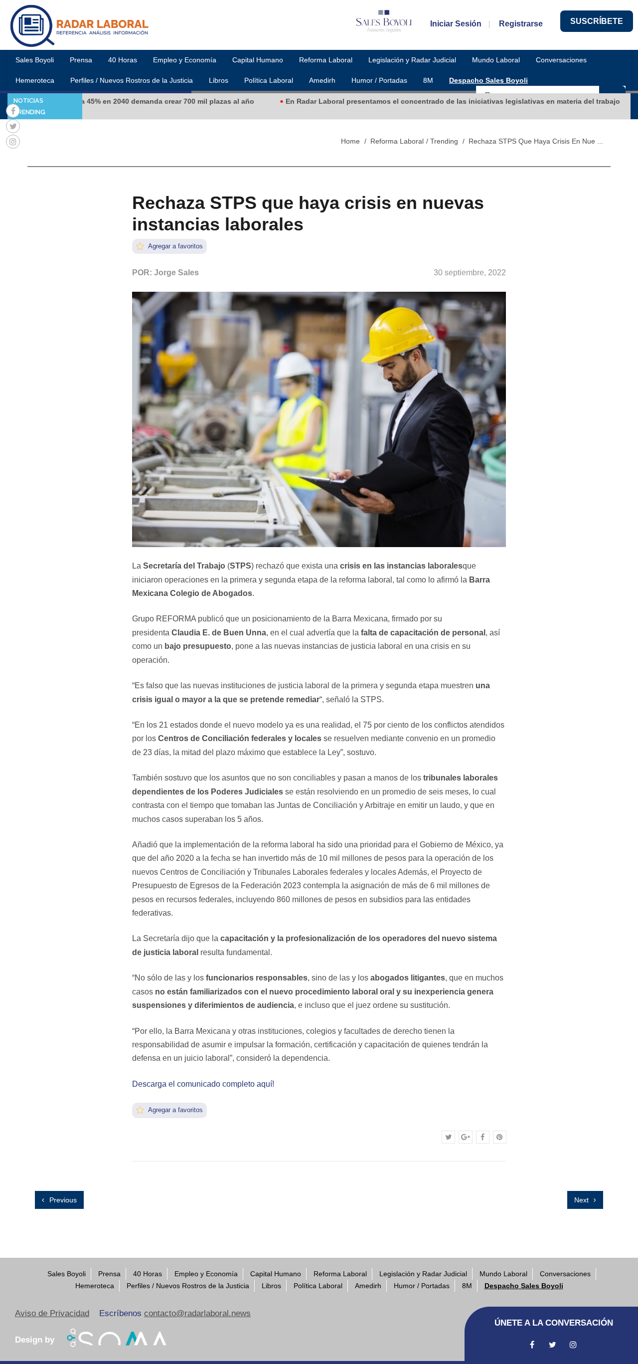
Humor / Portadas (379, 80)
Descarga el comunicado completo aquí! (203, 1084)
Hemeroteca (34, 80)
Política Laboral (268, 80)
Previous (62, 1200)
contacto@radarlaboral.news (197, 1313)
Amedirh (322, 80)
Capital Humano (257, 60)
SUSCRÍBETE (596, 21)
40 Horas (122, 60)
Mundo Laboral (496, 60)
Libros (218, 80)
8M (428, 80)
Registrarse (521, 23)
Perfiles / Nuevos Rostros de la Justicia (131, 80)
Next (582, 1200)
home (350, 141)
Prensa (81, 60)
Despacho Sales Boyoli (488, 80)
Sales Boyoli (34, 60)
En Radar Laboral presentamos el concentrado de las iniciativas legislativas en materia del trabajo (425, 101)
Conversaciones (561, 60)
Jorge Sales (176, 272)
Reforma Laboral (325, 60)
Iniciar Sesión (455, 23)
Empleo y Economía (184, 60)
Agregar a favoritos (175, 246)
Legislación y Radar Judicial (412, 60)
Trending (444, 141)
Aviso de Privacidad (52, 1313)
